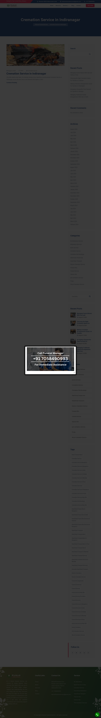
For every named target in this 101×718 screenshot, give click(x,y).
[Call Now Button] (97, 714)
